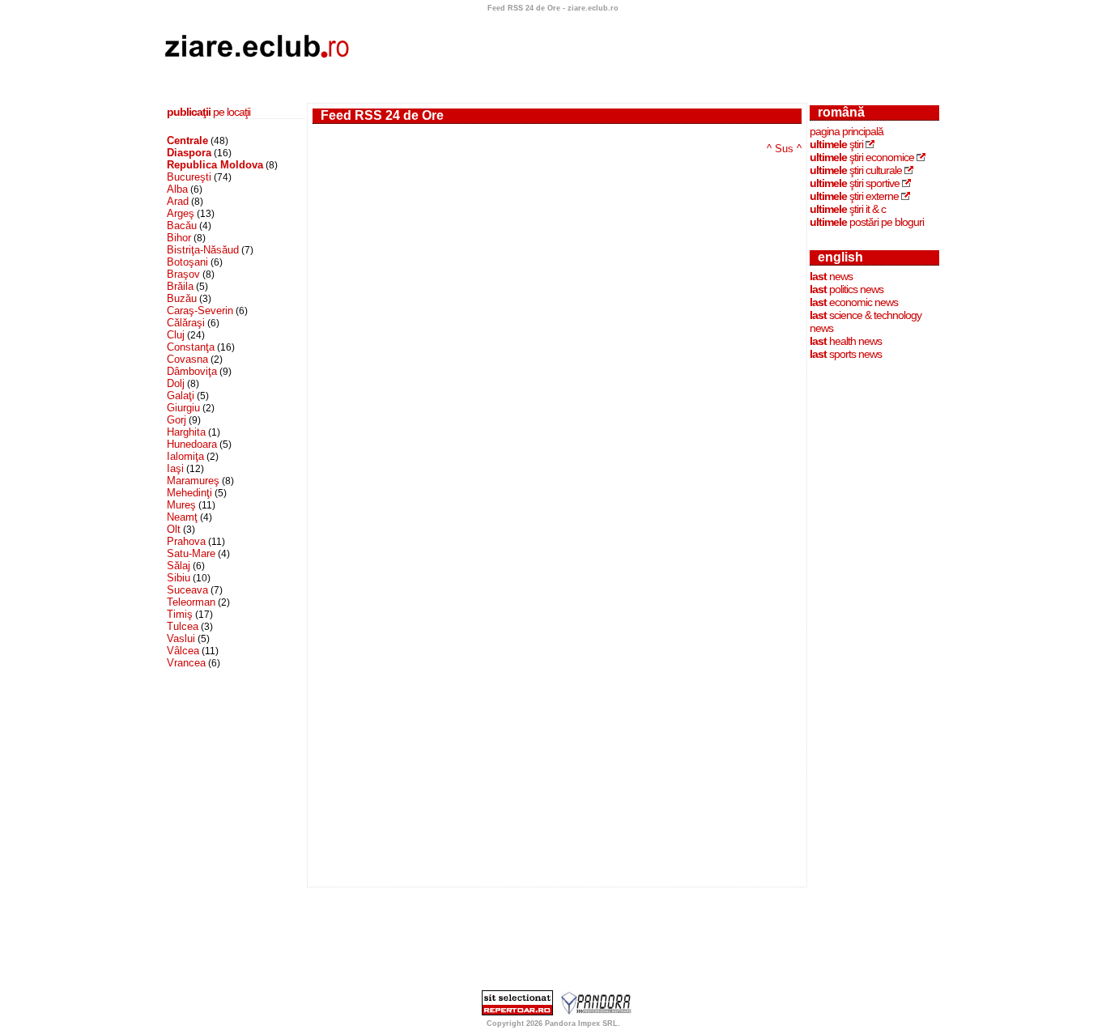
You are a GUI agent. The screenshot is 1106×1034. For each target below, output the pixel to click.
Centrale (187, 140)
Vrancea (186, 663)
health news (846, 340)
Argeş (180, 213)
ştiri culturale (856, 170)
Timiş (180, 614)
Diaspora (189, 153)
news (831, 276)
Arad (178, 201)
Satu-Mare (191, 553)
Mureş (181, 505)
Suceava (187, 590)
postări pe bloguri (867, 221)
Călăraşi (186, 323)
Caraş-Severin (200, 310)
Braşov (183, 274)
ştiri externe (854, 195)
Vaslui (181, 638)
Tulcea (182, 626)
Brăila (180, 286)
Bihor (179, 238)
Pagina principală (846, 131)
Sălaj (178, 566)
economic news (854, 302)
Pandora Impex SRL (581, 1023)
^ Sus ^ (784, 149)
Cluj (176, 335)
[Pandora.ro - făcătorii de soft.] (596, 1012)
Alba (177, 189)
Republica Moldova (215, 165)
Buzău (182, 298)
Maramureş (193, 480)
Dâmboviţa (192, 371)
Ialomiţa (185, 456)
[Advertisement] (648, 51)
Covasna (187, 359)
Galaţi (180, 395)
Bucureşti (189, 177)
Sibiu (178, 578)
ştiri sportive (855, 183)
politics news (846, 289)
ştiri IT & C (848, 208)
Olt (174, 529)
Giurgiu (183, 408)
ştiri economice (862, 157)
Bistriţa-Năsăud (203, 250)
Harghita (186, 432)
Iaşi (175, 468)
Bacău (182, 225)
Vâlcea (183, 651)
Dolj (176, 383)
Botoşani (187, 262)
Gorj (176, 420)
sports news (846, 353)
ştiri (836, 144)
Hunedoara (192, 444)
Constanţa (191, 347)
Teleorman (191, 602)
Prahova (186, 541)
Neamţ (182, 517)
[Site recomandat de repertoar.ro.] (517, 1012)
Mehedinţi (189, 493)
